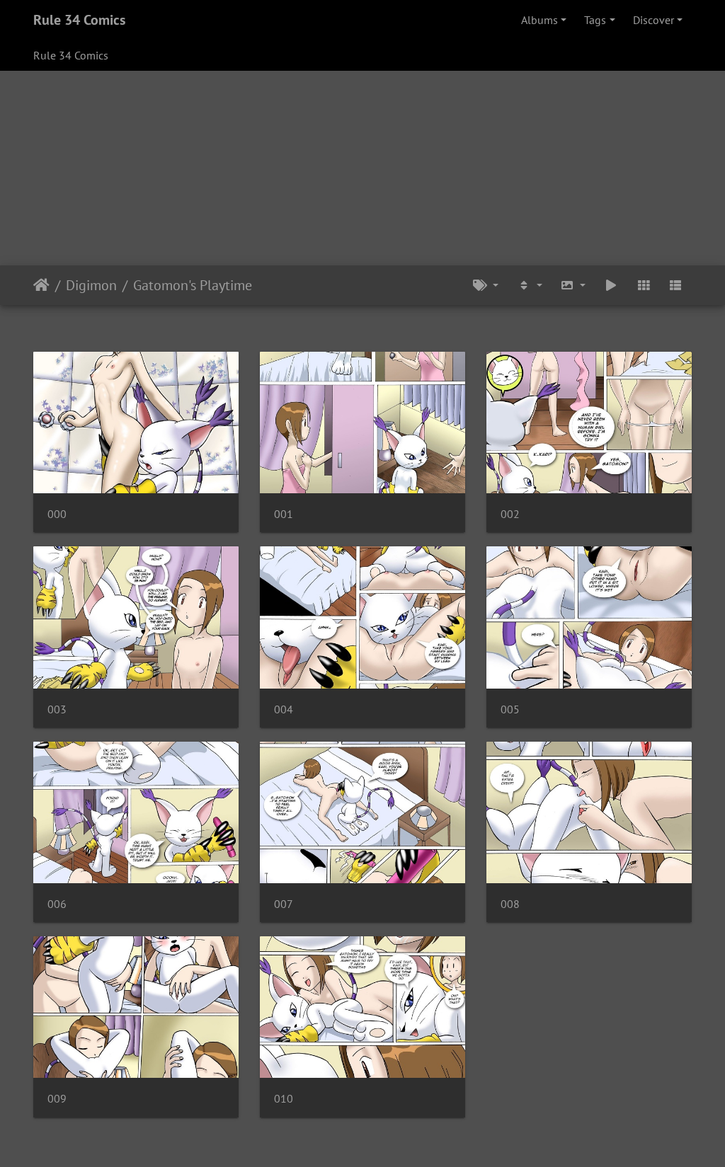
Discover (653, 20)
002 (510, 514)
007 (283, 904)
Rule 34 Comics (79, 20)
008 (510, 904)
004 (283, 709)
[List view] (675, 285)
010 (283, 1098)
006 (57, 904)
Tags (595, 20)
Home (41, 285)
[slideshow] (611, 285)
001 (283, 514)
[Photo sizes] (573, 285)
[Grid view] (643, 285)
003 (57, 709)
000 (57, 514)
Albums (539, 20)
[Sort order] (530, 285)
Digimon (91, 285)
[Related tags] (486, 285)
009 (57, 1098)
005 (510, 709)
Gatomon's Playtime (192, 285)
